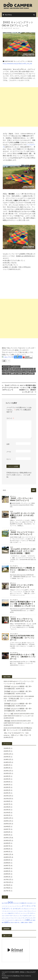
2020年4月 (7, 832)
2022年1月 (7, 793)
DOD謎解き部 (22, 903)
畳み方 (12, 922)
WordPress (16, 976)
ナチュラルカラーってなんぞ (22, 371)
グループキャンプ (28, 911)
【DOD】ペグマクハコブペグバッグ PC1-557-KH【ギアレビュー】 (10, 387)
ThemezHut (5, 978)
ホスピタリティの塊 (12, 920)
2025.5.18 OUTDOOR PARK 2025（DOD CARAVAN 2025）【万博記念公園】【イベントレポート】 (19, 698)
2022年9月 (7, 782)
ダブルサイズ (9, 371)
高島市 (30, 922)
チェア (25, 913)
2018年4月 (7, 874)
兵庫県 (27, 920)
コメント (10, 418)
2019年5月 (7, 851)
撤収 (3, 922)
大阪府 (33, 920)
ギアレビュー (16, 366)
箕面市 (16, 922)
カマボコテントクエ (20, 909)
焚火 (10, 922)
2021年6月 (7, 807)
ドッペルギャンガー (26, 915)
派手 (26, 373)
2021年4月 (7, 812)
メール (8, 452)
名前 (7, 444)
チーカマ (30, 913)
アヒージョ (19, 906)
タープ (22, 913)
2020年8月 (7, 826)
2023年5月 (7, 776)
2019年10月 (7, 840)
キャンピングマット (27, 369)
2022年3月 (7, 787)
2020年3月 (7, 835)
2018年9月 (7, 860)
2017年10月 (7, 882)
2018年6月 (7, 868)
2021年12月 (7, 796)
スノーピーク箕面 (6, 913)
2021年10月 (7, 798)
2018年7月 (7, 865)
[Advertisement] (19, 107)
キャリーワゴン (31, 908)
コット (34, 911)
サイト (8, 459)
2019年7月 (7, 846)
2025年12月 (7, 754)
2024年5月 (7, 765)
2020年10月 (7, 824)
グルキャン (21, 911)
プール (6, 920)
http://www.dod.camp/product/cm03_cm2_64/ (17, 63)
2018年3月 (7, 877)
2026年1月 (7, 751)
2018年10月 (7, 857)
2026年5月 (7, 748)
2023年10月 (7, 773)
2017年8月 (7, 888)
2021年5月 (7, 810)
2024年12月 (7, 759)
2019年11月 (7, 838)
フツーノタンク (18, 918)
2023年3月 (7, 779)
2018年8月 (7, 863)
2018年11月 (7, 854)
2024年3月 (7, 768)
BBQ (3, 903)
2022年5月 (7, 785)
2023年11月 (7, 771)
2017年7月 (7, 891)
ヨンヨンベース (21, 920)
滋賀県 (6, 922)
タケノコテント (16, 913)
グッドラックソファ (13, 911)
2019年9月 (7, 843)
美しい (19, 922)
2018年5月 (7, 871)
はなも (17, 28)
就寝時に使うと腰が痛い (17, 373)
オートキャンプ (28, 906)
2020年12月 (7, 818)
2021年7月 (7, 804)
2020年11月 (7, 821)
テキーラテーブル (11, 915)
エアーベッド (17, 369)
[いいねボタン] (4, 360)
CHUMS (5, 903)
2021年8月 (7, 801)
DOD (10, 369)
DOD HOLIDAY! (16, 903)
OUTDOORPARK (29, 903)
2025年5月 (7, 757)
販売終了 (27, 922)
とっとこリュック (12, 906)
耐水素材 (31, 373)
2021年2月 (7, 815)
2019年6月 (7, 849)
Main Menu (8, 15)
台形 (31, 920)
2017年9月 (7, 885)
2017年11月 (7, 879)
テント (17, 915)
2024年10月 (7, 762)
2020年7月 (7, 829)
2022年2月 (7, 790)
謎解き (22, 922)
